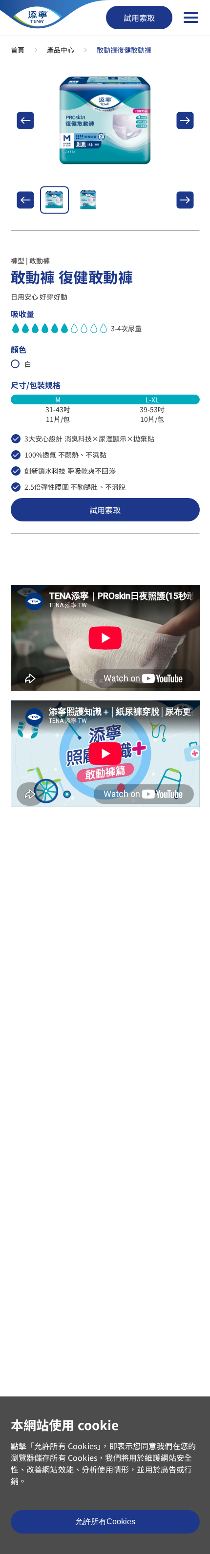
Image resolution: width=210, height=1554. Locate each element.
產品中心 (60, 50)
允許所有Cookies (105, 1521)
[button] (25, 120)
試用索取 (139, 17)
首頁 (17, 50)
